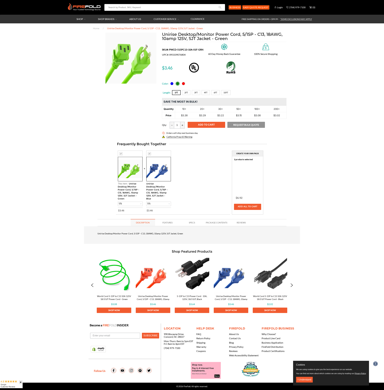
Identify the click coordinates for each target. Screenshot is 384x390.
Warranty (201, 347)
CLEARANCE (197, 18)
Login (280, 7)
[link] (114, 285)
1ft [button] (120, 203)
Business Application (272, 342)
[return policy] (224, 46)
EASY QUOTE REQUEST (255, 7)
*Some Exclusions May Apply (296, 19)
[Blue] (171, 83)
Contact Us (235, 338)
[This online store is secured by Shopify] (98, 349)
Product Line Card (271, 338)
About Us (135, 19)
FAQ (198, 334)
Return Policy (203, 338)
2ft (186, 92)
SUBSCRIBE (150, 335)
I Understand (304, 379)
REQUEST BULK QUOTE (246, 124)
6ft (215, 92)
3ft (196, 92)
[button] (92, 285)
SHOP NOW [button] (114, 310)
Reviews (233, 351)
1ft (176, 92)
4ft (205, 92)
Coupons (201, 351)
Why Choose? (269, 334)
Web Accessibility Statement (244, 355)
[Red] (183, 83)
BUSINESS (235, 7)
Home (96, 28)
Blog (231, 342)
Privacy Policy (236, 347)
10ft (226, 92)
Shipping (200, 342)
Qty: (164, 125)
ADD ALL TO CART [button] (247, 207)
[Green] (177, 83)
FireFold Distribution (272, 347)
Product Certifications (273, 351)
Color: (165, 83)
